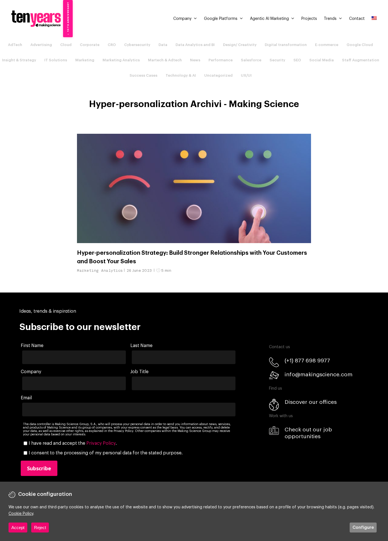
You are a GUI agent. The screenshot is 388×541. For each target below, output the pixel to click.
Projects (309, 19)
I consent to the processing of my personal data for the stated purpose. (106, 453)
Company (182, 19)
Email (26, 398)
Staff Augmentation (360, 60)
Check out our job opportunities (308, 433)
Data (162, 45)
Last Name (141, 345)
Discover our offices (311, 402)
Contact (357, 19)
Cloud (66, 45)
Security (277, 60)
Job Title (139, 371)
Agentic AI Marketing (269, 19)
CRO (112, 45)
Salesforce (251, 60)
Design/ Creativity (239, 45)
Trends (330, 19)
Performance (220, 60)
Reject (40, 527)
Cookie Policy (21, 514)
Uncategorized (218, 75)
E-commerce (326, 45)
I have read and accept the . (73, 443)
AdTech (15, 45)
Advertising (41, 45)
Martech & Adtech (165, 60)
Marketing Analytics (121, 60)
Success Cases (143, 75)
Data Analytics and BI (195, 45)
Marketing (84, 60)
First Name (32, 345)
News (195, 60)
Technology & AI (181, 75)
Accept (17, 527)
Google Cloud (360, 45)
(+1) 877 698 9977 (307, 360)
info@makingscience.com (318, 374)
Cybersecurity (137, 45)
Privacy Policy (101, 443)
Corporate (89, 45)
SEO (297, 60)
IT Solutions (55, 60)
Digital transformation (286, 45)
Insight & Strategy (19, 60)
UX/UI (246, 75)
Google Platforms (220, 19)
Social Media (321, 60)
